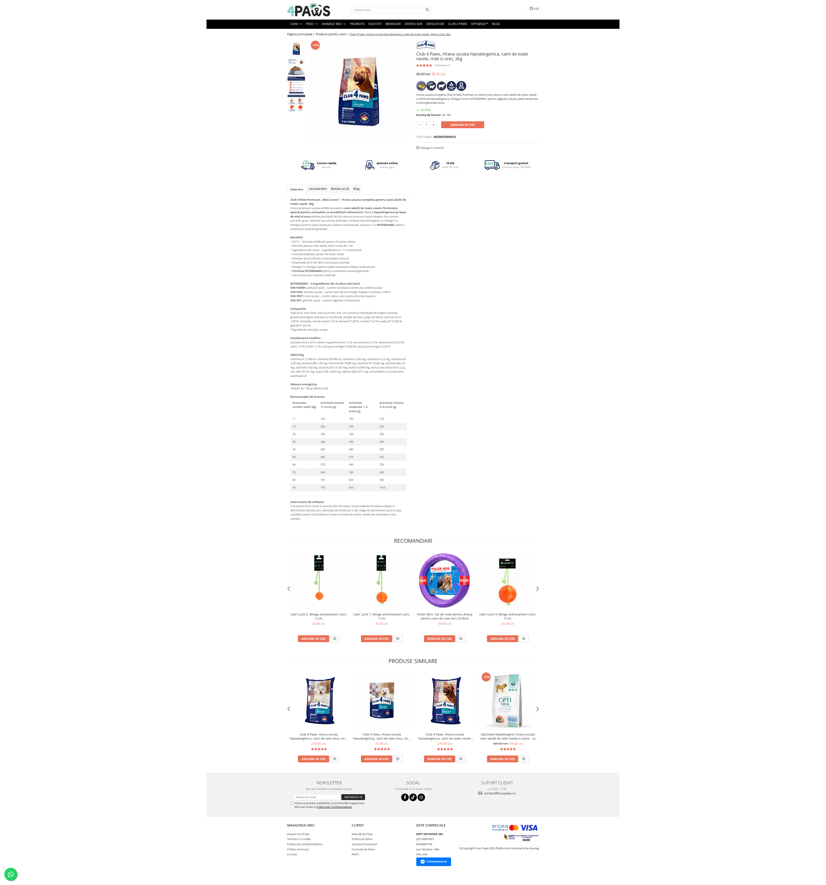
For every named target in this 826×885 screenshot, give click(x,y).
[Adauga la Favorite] (335, 638)
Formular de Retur (363, 849)
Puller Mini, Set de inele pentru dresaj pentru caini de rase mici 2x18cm (444, 616)
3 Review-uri (442, 65)
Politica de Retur (362, 839)
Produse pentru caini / (332, 34)
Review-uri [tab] (340, 189)
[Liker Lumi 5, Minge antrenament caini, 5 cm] (318, 580)
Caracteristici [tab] (318, 189)
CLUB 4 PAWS (457, 24)
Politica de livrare (298, 849)
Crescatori (435, 24)
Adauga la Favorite (431, 148)
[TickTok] (413, 797)
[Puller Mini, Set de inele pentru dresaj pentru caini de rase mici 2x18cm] (444, 580)
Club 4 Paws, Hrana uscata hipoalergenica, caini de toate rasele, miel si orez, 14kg (445, 736)
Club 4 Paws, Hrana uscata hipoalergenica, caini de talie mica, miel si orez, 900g (381, 736)
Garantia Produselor (365, 844)
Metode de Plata (362, 834)
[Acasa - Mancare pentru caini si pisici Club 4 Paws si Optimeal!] (308, 9)
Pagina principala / (301, 34)
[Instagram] (421, 797)
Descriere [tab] (296, 189)
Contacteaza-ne (437, 861)
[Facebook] (405, 797)
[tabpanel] (359, 91)
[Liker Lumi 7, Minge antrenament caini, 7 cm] (381, 580)
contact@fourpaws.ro (499, 793)
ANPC (355, 854)
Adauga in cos (463, 125)
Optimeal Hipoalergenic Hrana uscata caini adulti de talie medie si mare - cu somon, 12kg (508, 736)
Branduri (393, 24)
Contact (292, 854)
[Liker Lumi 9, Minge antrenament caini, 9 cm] (507, 580)
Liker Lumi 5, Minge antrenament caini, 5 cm (318, 616)
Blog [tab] (356, 189)
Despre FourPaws (298, 834)
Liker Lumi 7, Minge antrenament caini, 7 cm (381, 616)
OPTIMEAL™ (479, 24)
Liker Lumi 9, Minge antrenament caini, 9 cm (507, 616)
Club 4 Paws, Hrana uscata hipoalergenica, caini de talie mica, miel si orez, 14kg (318, 736)
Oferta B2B (413, 24)
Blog (496, 24)
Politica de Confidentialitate (334, 807)
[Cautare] (427, 9)
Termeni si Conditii (299, 839)
